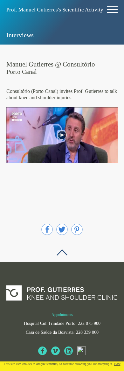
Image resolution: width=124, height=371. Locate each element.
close (117, 364)
